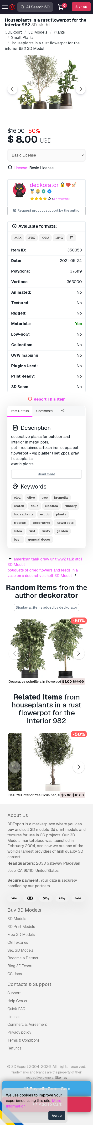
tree (44, 497)
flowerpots (65, 523)
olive (31, 497)
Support (14, 993)
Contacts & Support (29, 984)
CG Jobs (14, 973)
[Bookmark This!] (78, 671)
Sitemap (61, 1077)
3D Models (16, 918)
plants (61, 514)
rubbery (71, 506)
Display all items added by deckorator (46, 607)
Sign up (81, 7)
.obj (45, 238)
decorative (41, 523)
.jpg (59, 238)
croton (19, 506)
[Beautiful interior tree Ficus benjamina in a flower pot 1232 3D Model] (46, 762)
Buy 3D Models (24, 910)
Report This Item (50, 399)
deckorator (44, 185)
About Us (17, 815)
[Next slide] (81, 89)
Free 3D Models (21, 934)
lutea (18, 531)
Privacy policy (19, 1032)
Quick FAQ (16, 1008)
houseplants (24, 514)
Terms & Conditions (23, 1040)
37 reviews (61, 199)
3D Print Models (21, 926)
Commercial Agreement (27, 1024)
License (14, 1016)
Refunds (14, 1048)
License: (21, 167)
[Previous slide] (12, 89)
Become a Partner (23, 958)
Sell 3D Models (20, 950)
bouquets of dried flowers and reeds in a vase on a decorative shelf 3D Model (42, 573)
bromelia (61, 497)
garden (62, 531)
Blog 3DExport (20, 965)
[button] (78, 653)
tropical (20, 523)
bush (17, 539)
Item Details (20, 411)
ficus (34, 506)
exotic (45, 514)
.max (18, 238)
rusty (46, 531)
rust (32, 531)
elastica (51, 506)
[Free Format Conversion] (71, 237)
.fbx (31, 238)
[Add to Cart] (68, 671)
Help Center (17, 1000)
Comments (44, 411)
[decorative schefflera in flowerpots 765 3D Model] (46, 648)
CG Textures (17, 942)
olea (17, 497)
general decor (39, 539)
